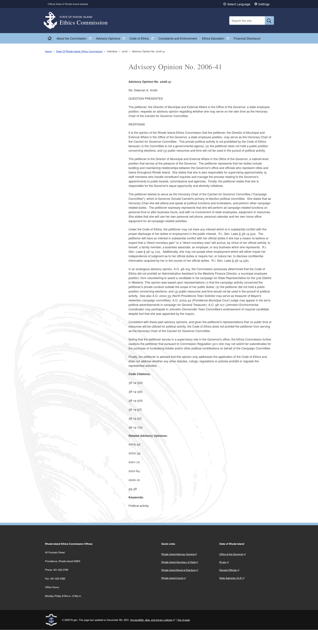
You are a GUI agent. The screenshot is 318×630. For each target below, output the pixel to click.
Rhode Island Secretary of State (178, 562)
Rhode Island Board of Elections (178, 570)
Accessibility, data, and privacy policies (151, 620)
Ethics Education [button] (216, 37)
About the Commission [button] (74, 37)
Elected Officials (228, 570)
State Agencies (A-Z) (230, 578)
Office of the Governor (231, 554)
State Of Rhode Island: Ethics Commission (79, 51)
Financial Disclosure (247, 38)
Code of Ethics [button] (143, 37)
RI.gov (222, 562)
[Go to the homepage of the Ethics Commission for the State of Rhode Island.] (52, 20)
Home (48, 51)
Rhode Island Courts (172, 578)
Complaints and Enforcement (178, 38)
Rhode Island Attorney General (178, 554)
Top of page (183, 620)
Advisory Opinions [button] (111, 37)
